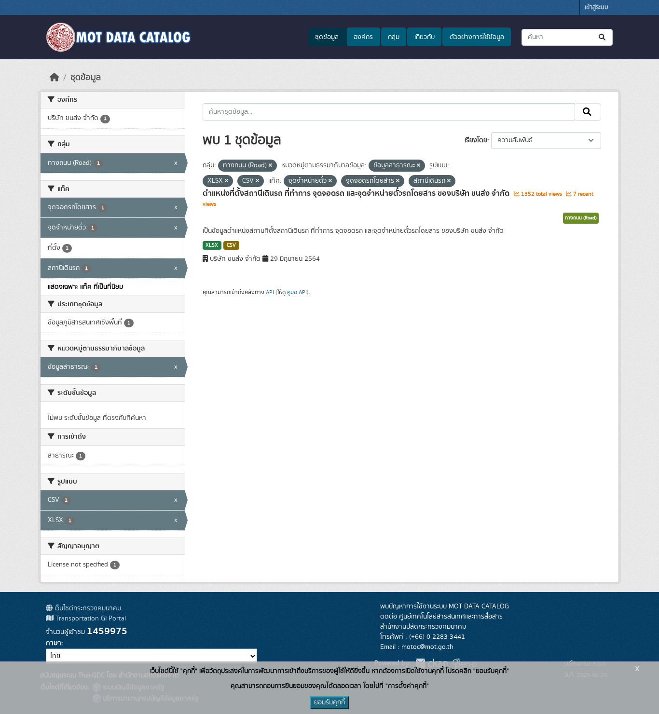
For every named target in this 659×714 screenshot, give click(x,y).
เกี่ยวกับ (424, 37)
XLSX (212, 245)
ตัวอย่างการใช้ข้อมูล (477, 37)
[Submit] (602, 37)
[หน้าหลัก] (54, 77)
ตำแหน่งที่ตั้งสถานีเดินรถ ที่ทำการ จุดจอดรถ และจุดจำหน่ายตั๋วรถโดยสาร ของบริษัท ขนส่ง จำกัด (357, 193)
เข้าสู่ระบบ (596, 7)
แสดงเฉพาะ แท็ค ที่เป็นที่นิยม (85, 287)
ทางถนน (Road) (581, 218)
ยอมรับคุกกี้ (329, 702)
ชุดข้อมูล (327, 37)
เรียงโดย (476, 140)
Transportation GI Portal (90, 618)
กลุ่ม (393, 37)
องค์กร (363, 37)
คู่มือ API (297, 292)
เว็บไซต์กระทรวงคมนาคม (87, 608)
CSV (231, 245)
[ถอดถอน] (270, 166)
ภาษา (53, 643)
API (270, 292)
